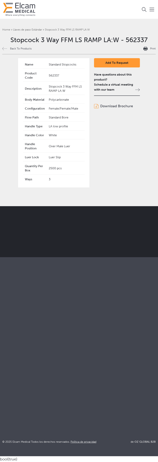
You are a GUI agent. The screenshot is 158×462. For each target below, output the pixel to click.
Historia (7, 393)
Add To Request (116, 63)
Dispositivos (10, 322)
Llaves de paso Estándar (27, 29)
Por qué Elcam (12, 362)
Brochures (84, 362)
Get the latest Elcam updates (84, 235)
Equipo (7, 383)
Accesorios (10, 328)
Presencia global (13, 378)
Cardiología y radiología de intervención (105, 328)
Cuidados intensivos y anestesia (99, 317)
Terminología (86, 372)
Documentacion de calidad (96, 367)
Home (6, 29)
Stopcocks (9, 317)
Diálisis (82, 322)
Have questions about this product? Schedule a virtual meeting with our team (113, 82)
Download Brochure (116, 106)
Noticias (83, 383)
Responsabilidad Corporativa (22, 372)
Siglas (81, 378)
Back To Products (21, 48)
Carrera (7, 388)
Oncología (84, 333)
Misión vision (11, 367)
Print (153, 48)
